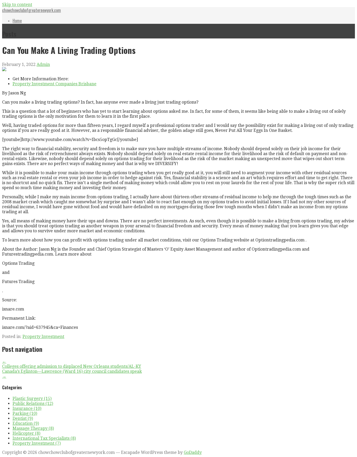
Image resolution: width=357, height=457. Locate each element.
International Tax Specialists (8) (44, 438)
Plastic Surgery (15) (32, 398)
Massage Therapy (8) (33, 428)
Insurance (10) (27, 408)
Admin (43, 64)
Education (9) (26, 423)
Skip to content (17, 4)
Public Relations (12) (33, 403)
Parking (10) (25, 413)
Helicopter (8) (26, 433)
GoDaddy (193, 452)
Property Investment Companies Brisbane (54, 83)
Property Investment (43, 336)
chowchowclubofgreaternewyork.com (31, 10)
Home (17, 21)
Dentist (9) (23, 418)
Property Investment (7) (37, 443)
